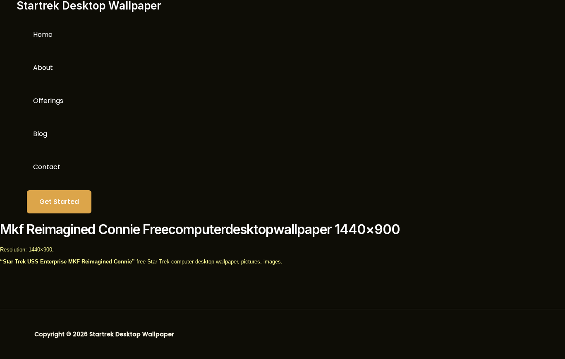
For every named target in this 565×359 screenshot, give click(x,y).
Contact (46, 167)
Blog (40, 134)
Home (43, 34)
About (43, 67)
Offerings (48, 100)
